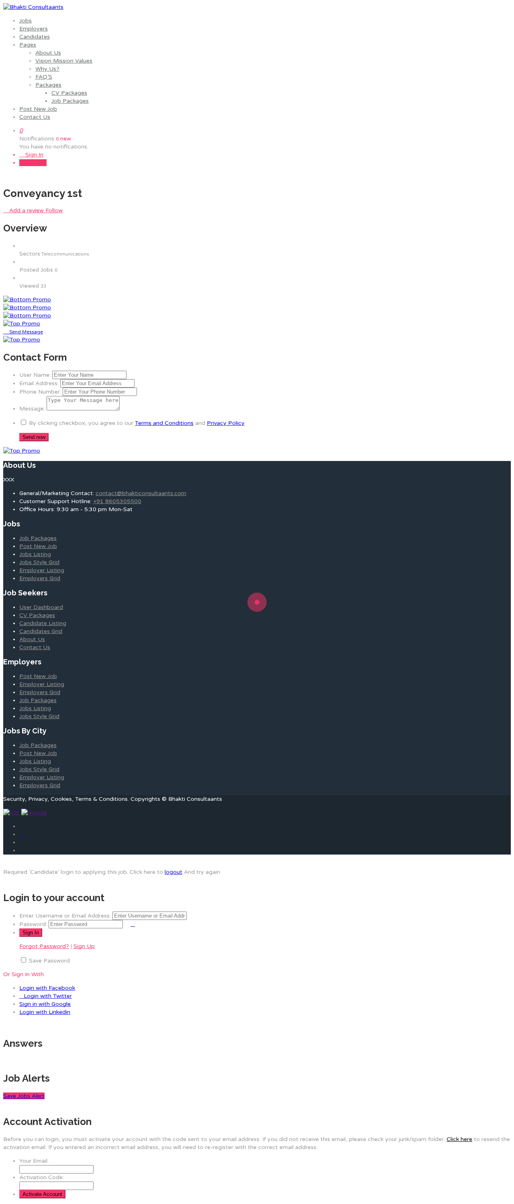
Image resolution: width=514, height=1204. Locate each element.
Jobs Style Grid (39, 562)
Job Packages (70, 100)
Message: (32, 408)
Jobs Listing (35, 554)
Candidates (34, 36)
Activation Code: (41, 1177)
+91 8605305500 (117, 501)
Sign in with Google (45, 1004)
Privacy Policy (226, 423)
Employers (33, 28)
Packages (48, 84)
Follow (54, 210)
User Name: (35, 375)
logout (173, 872)
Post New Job (38, 109)
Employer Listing (41, 570)
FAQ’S (43, 76)
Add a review (26, 210)
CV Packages (69, 92)
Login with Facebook (47, 988)
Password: (33, 924)
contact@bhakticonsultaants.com (141, 493)
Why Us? (47, 68)
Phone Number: (40, 391)
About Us (48, 52)
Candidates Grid (40, 631)
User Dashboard (41, 607)
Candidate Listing (42, 623)
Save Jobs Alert (24, 1095)
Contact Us (34, 117)
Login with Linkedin (44, 1012)
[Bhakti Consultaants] (33, 7)
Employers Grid (39, 578)
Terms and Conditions (164, 423)
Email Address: (39, 383)
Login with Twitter (48, 996)
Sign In (33, 154)
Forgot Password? (44, 946)
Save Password (49, 960)
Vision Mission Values (63, 60)
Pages (27, 44)
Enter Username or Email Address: (65, 915)
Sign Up (35, 162)
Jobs (25, 20)
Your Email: (34, 1160)
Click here (459, 1139)
